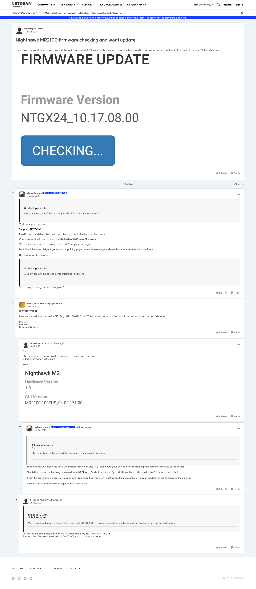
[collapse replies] (13, 192)
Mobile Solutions (53, 12)
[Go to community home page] (22, 4)
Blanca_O (31, 303)
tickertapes (30, 29)
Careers (57, 568)
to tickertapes (83, 427)
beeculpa (34, 500)
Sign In (239, 4)
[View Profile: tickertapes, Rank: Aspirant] (19, 30)
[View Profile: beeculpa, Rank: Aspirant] (26, 501)
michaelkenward (35, 193)
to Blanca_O (57, 343)
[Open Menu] (242, 13)
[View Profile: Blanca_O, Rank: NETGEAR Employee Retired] (22, 305)
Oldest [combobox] (239, 184)
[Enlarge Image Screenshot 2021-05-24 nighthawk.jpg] (86, 110)
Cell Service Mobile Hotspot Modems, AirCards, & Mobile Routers (95, 12)
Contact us (37, 568)
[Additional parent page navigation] (40, 13)
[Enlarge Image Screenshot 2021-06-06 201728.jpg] (55, 390)
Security (74, 568)
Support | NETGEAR (30, 229)
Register (227, 4)
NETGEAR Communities (23, 12)
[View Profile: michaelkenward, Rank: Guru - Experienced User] (22, 194)
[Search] (218, 4)
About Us (17, 568)
